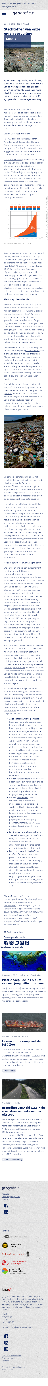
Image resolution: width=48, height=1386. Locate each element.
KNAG (4, 1314)
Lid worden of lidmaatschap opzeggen (17, 1327)
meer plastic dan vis (19, 580)
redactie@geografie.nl (11, 1196)
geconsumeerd (19, 310)
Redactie (5, 1194)
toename (11, 262)
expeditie (29, 590)
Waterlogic (32, 899)
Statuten (5, 1360)
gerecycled (23, 314)
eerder (7, 630)
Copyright (6, 1199)
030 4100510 (7, 1319)
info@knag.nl (7, 1316)
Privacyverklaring (8, 1358)
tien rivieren (33, 526)
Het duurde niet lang (13, 159)
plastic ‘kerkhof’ (32, 350)
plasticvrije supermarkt (14, 667)
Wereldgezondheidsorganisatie (25, 86)
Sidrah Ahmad (23, 24)
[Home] (24, 13)
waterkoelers (10, 905)
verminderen (10, 710)
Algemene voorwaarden (11, 1355)
